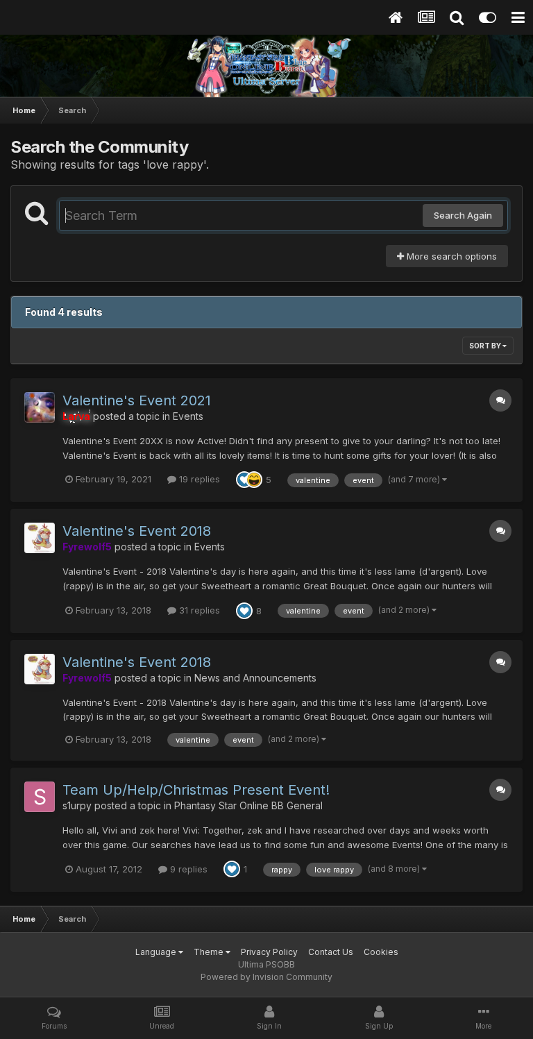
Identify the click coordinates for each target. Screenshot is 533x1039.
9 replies (187, 869)
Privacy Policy (269, 952)
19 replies (198, 478)
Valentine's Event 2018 (136, 531)
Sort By (485, 345)
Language (156, 952)
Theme (210, 952)
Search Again (463, 215)
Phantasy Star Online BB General (248, 805)
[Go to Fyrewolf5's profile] (39, 538)
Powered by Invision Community (266, 977)
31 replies (198, 610)
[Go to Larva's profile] (39, 407)
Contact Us (330, 952)
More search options (450, 256)
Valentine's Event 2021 (136, 400)
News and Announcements (255, 678)
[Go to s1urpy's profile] (39, 797)
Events (188, 416)
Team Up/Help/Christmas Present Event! (196, 790)
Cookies (381, 952)
